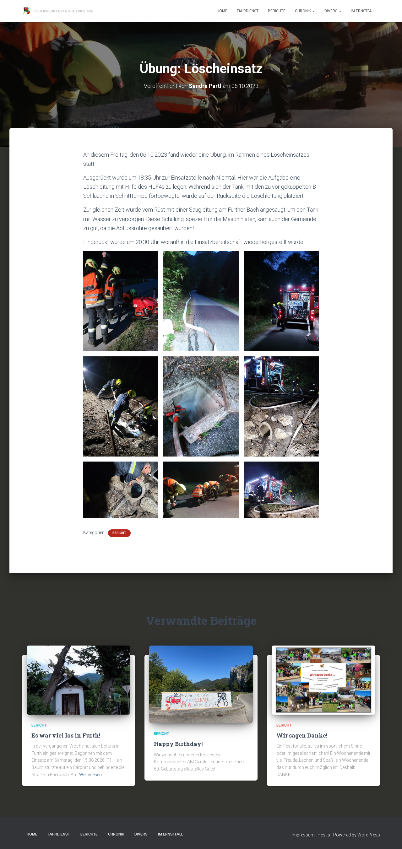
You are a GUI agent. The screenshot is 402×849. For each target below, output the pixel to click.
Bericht (119, 533)
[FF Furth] (58, 11)
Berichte (276, 11)
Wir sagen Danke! (301, 735)
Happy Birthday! (178, 744)
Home (222, 11)
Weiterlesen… (92, 774)
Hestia (324, 834)
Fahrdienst (247, 11)
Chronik (303, 11)
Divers (331, 11)
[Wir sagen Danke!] (323, 679)
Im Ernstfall (363, 11)
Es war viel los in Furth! (65, 735)
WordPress (368, 834)
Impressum (303, 834)
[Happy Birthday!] (201, 683)
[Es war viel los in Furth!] (78, 679)
